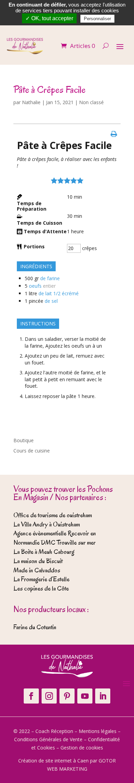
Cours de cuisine (31, 450)
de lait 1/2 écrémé (58, 293)
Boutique (23, 440)
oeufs (35, 286)
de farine (50, 278)
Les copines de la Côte (41, 588)
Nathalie (31, 102)
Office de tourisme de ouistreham (52, 515)
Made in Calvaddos (36, 570)
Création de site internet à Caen (53, 760)
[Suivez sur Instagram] (49, 696)
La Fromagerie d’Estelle (41, 579)
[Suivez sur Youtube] (84, 696)
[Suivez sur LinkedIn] (102, 696)
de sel (51, 301)
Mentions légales (97, 731)
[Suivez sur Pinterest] (67, 696)
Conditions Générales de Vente (48, 739)
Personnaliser (97, 18)
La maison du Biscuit (38, 561)
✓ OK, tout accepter (49, 18)
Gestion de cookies (81, 747)
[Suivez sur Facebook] (31, 696)
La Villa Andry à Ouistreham (46, 524)
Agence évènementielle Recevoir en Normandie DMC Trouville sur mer (54, 538)
